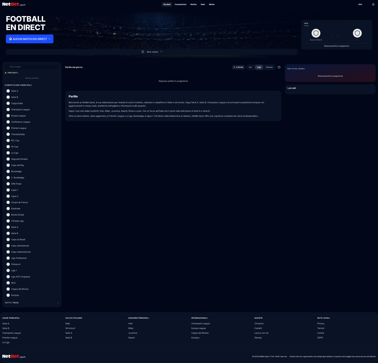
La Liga (5, 342)
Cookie (320, 333)
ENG (360, 4)
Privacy (320, 323)
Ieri (250, 67)
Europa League (198, 328)
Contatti (258, 328)
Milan (130, 328)
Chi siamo (259, 323)
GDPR (320, 337)
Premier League (9, 337)
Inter (130, 323)
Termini (320, 328)
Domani (269, 67)
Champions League (11, 333)
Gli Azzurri (70, 328)
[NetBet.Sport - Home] (13, 356)
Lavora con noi (261, 333)
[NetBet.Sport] (13, 4)
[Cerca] (366, 4)
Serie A (5, 323)
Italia (67, 323)
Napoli (131, 337)
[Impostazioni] (373, 4)
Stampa (258, 337)
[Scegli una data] (279, 67)
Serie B (5, 328)
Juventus (132, 333)
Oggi (259, 67)
